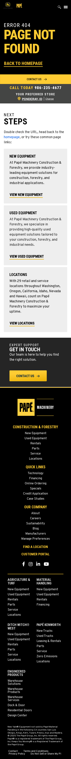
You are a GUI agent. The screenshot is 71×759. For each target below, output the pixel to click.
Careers (35, 518)
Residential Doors (20, 710)
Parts (35, 449)
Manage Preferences (35, 539)
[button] (23, 63)
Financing (35, 478)
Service (35, 454)
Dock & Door (16, 705)
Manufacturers (35, 534)
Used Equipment (35, 438)
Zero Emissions (47, 656)
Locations (35, 459)
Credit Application (35, 494)
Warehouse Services (15, 698)
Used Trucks (45, 636)
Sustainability (35, 524)
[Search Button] (59, 8)
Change (49, 99)
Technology (35, 473)
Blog (36, 529)
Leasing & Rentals (49, 641)
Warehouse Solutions (15, 682)
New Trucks (44, 631)
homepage (12, 137)
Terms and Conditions (35, 751)
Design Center (17, 715)
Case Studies (35, 499)
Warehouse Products (15, 690)
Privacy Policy (17, 754)
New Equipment (35, 433)
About (35, 513)
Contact (13, 751)
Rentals (35, 443)
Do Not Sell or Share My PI (45, 754)
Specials (35, 489)
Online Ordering (35, 483)
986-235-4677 (48, 88)
